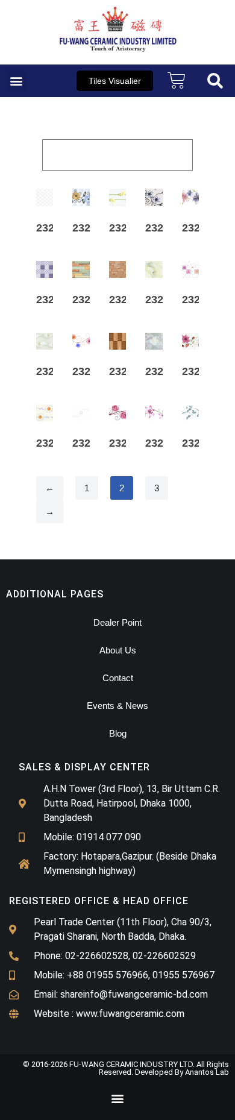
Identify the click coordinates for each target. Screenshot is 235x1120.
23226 (51, 443)
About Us (117, 650)
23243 (197, 300)
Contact (117, 678)
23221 (160, 443)
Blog (118, 733)
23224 (87, 443)
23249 (197, 228)
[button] (16, 81)
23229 (160, 371)
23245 (124, 300)
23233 (124, 371)
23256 (51, 228)
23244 (160, 300)
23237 (87, 371)
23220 (197, 443)
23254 (87, 228)
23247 (51, 300)
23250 (160, 228)
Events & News (117, 705)
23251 (124, 228)
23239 (51, 371)
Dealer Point (117, 622)
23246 (87, 300)
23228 (197, 371)
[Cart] (176, 80)
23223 (124, 443)
